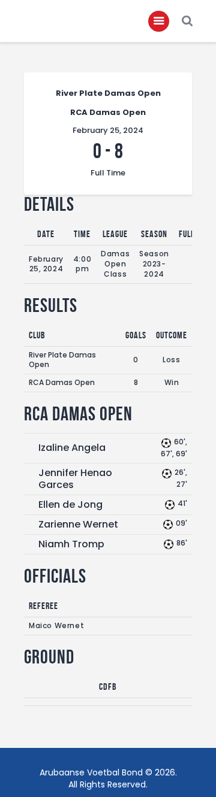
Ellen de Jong (70, 504)
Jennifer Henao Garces (75, 479)
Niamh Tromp (71, 544)
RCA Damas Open (62, 382)
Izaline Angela (72, 447)
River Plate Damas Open (62, 360)
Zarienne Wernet (78, 524)
